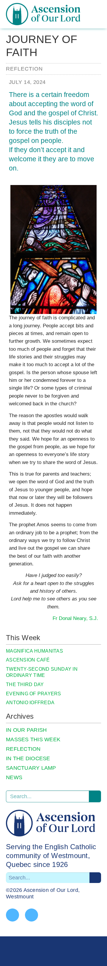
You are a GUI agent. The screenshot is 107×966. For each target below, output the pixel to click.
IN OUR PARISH (26, 730)
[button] (100, 19)
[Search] (95, 796)
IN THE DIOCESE (28, 758)
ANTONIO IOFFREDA (30, 702)
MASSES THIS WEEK (33, 739)
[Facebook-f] (12, 915)
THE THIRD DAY (25, 684)
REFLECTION (23, 749)
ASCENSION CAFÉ (28, 659)
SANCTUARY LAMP (31, 768)
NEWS (14, 777)
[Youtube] (31, 915)
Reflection (24, 69)
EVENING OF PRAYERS (33, 693)
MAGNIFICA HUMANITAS (34, 650)
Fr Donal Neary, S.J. (75, 618)
